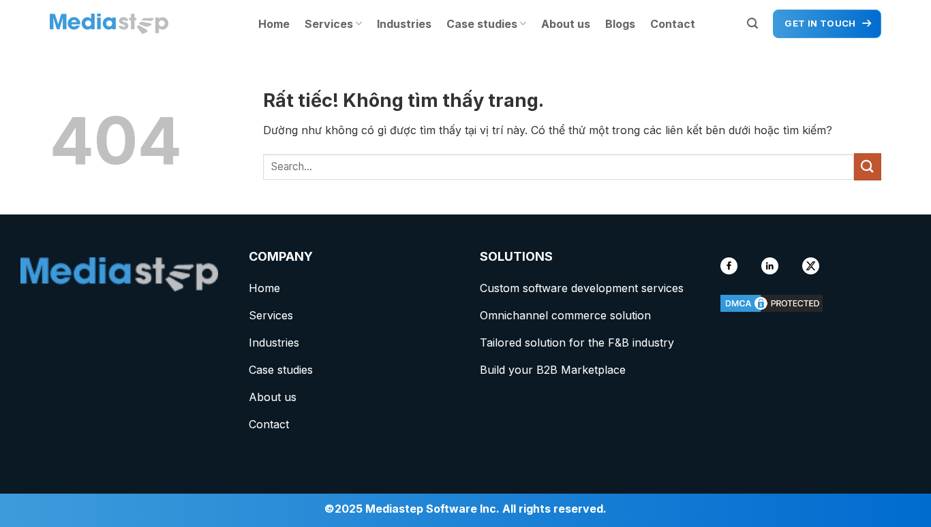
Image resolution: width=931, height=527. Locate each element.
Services (329, 24)
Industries (404, 24)
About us (565, 24)
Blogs (620, 24)
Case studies (481, 24)
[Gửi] (867, 166)
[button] (752, 23)
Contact (672, 24)
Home (274, 24)
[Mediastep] (118, 24)
